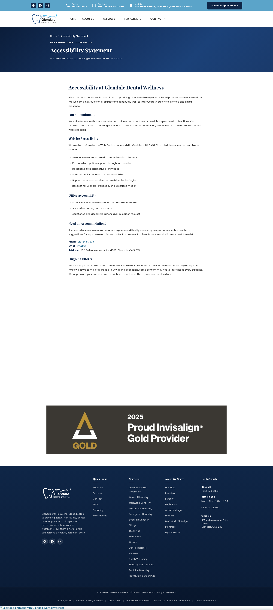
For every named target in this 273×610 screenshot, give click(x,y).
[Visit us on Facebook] (52, 542)
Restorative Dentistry (140, 508)
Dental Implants (138, 547)
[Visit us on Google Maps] (45, 542)
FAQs (95, 504)
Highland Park (172, 532)
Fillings (132, 525)
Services (97, 493)
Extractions (135, 536)
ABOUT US (88, 19)
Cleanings (134, 531)
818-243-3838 (79, 7)
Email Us (81, 246)
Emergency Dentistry (140, 514)
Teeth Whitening (138, 559)
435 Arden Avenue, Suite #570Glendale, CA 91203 (214, 523)
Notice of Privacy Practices (89, 600)
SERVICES (109, 19)
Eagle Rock (171, 504)
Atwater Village (173, 510)
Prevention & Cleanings (142, 575)
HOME (72, 19)
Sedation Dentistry (139, 519)
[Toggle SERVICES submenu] (118, 19)
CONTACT (156, 19)
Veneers (133, 553)
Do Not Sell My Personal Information (172, 600)
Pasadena (170, 493)
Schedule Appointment (224, 5)
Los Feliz (169, 515)
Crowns (133, 542)
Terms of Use (114, 600)
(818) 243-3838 (209, 491)
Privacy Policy (64, 600)
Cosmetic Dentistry (140, 502)
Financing (98, 510)
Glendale (170, 487)
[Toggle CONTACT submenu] (166, 19)
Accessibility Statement (138, 600)
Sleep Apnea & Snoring (141, 564)
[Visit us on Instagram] (60, 542)
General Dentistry (138, 497)
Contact (97, 498)
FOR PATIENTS (132, 19)
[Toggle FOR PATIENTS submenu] (144, 19)
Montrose (170, 526)
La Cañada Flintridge (176, 521)
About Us (98, 487)
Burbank (169, 498)
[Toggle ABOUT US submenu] (97, 19)
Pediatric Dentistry (139, 570)
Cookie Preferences (205, 600)
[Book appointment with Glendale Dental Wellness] (136, 608)
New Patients (100, 515)
